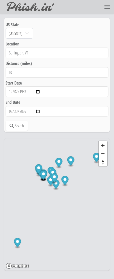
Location (12, 44)
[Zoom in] (103, 145)
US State (12, 24)
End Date (13, 102)
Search (19, 126)
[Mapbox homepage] (17, 266)
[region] (57, 204)
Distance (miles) (19, 63)
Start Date (14, 83)
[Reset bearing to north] (103, 162)
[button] (107, 7)
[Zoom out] (103, 154)
